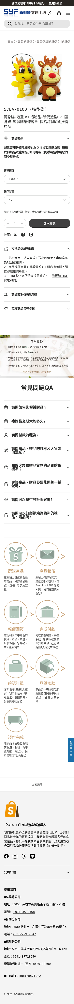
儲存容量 (9, 191)
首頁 (10, 41)
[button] (59, 13)
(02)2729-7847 (24, 934)
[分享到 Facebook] (23, 235)
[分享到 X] (15, 235)
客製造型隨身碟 (47, 41)
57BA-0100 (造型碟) (25, 109)
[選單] (67, 13)
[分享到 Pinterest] (31, 235)
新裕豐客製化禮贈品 (23, 994)
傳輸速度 (9, 170)
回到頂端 (37, 784)
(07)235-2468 (24, 912)
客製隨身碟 (25, 41)
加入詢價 (49, 223)
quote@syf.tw (30, 976)
